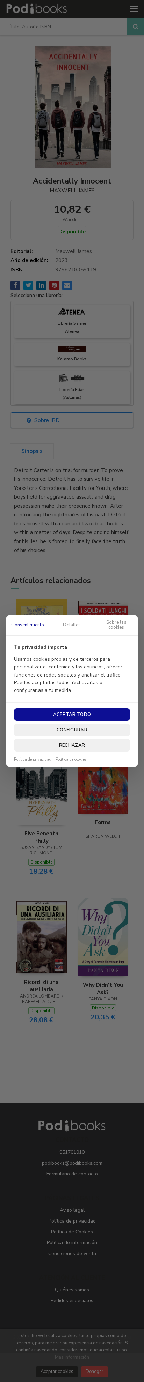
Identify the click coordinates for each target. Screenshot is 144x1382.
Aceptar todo (72, 714)
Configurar (72, 730)
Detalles (72, 625)
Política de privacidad (32, 759)
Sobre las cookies (116, 624)
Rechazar (72, 745)
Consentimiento (27, 625)
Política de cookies (71, 759)
